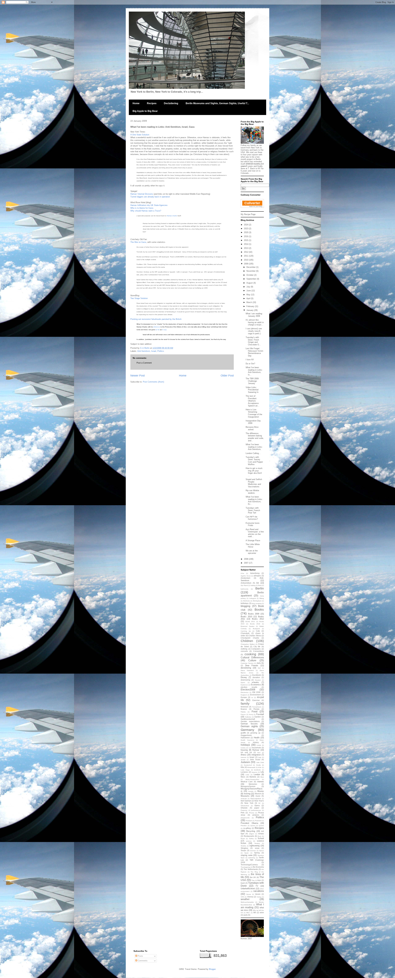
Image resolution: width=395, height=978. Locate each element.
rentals (261, 834)
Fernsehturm (256, 707)
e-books (255, 682)
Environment (255, 695)
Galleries (248, 717)
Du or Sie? (250, 363)
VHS (242, 897)
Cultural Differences (252, 657)
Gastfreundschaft (248, 719)
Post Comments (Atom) (153, 382)
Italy (259, 757)
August (249, 283)
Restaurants (249, 836)
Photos (251, 813)
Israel (153, 351)
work (245, 915)
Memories (253, 784)
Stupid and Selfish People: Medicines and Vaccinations (254, 483)
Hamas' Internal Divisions (141, 194)
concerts (244, 651)
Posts (140, 956)
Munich (258, 794)
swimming (251, 858)
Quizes (261, 825)
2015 (246, 240)
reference (156, 327)
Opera (257, 806)
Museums (245, 796)
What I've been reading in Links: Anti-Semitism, (254, 446)
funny (251, 714)
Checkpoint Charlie (250, 638)
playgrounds (245, 818)
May (248, 294)
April (248, 298)
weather (245, 899)
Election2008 (248, 689)
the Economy (258, 867)
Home (136, 103)
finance (244, 709)
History (256, 742)
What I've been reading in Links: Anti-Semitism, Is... (254, 371)
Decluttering (171, 103)
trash (243, 883)
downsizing (245, 680)
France (243, 714)
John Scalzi (255, 760)
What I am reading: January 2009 (254, 314)
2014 (246, 244)
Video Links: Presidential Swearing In (252, 389)
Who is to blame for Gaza (141, 208)
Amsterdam (245, 578)
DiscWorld (256, 675)
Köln (259, 767)
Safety (251, 838)
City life (257, 647)
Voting (259, 897)
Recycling (250, 831)
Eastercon (244, 685)
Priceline (244, 825)
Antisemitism (246, 583)
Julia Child (260, 762)
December (251, 267)
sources (253, 850)
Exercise (256, 700)
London (257, 774)
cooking (250, 654)
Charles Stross (255, 636)
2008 (246, 559)
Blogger (212, 969)
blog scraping (257, 603)
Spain (246, 853)
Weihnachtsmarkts (247, 902)
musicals (244, 798)
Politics (160, 351)
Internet (243, 757)
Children (247, 641)
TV (257, 886)
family (245, 703)
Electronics (244, 692)
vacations (258, 891)
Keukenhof (248, 765)
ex (252, 697)
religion (251, 834)
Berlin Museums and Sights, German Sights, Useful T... (217, 103)
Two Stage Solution (139, 298)
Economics (256, 684)
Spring (257, 853)
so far (157, 329)
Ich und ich (246, 752)
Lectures (244, 772)
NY (259, 803)
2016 (246, 236)
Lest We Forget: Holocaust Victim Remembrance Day (254, 352)
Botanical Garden (247, 626)
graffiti (243, 733)
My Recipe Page (248, 214)
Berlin (259, 588)
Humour (255, 750)
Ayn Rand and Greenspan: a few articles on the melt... (255, 533)
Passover (244, 810)
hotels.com (244, 748)
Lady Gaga (245, 770)
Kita (242, 767)
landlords (257, 770)
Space (261, 850)
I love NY (250, 359)
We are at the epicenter (252, 552)
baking (253, 585)
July (248, 287)
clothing (244, 649)
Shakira (243, 846)
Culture (252, 660)
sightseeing (254, 845)
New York (248, 803)
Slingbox (244, 848)
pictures (255, 815)
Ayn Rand (244, 585)
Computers (256, 649)
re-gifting (247, 828)
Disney (244, 677)
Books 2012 (258, 619)
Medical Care (247, 782)
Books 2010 (246, 616)
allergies (257, 576)
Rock (259, 836)
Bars (260, 585)
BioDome (246, 601)
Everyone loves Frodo (253, 524)
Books (259, 609)
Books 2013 (250, 621)
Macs (243, 777)
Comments (142, 960)
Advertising (255, 573)
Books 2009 (253, 614)
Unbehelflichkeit (248, 888)
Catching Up (246, 631)
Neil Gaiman (246, 801)
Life (262, 772)
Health (257, 737)
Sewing (257, 843)
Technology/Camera (249, 865)
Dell (259, 668)
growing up (255, 733)
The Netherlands (251, 869)
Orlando (244, 808)
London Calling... (253, 453)
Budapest (256, 628)
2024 (246, 225)
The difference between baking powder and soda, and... (255, 437)
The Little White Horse (253, 545)
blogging (245, 606)
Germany (247, 729)
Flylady (243, 712)
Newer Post (137, 375)
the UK (253, 877)
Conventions (258, 651)
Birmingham (257, 601)
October (250, 275)
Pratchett (258, 820)
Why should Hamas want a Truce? (145, 211)
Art (257, 583)
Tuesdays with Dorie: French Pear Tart (253, 510)
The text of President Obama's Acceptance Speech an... (252, 401)
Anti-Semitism (143, 351)
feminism (244, 707)
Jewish (243, 760)
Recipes (151, 103)
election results (249, 687)
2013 (246, 248)
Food (254, 711)
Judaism (245, 762)
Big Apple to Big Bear (145, 111)
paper (256, 808)
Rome (243, 838)
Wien (248, 912)
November (251, 271)
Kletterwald (251, 767)
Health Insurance (247, 740)
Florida (256, 709)
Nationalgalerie (255, 798)
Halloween (245, 738)
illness (243, 755)
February (250, 306)
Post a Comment (144, 363)
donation (256, 677)
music (258, 796)
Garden (257, 717)
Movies (260, 791)
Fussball (260, 714)
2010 (246, 260)
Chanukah (245, 633)
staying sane (246, 855)
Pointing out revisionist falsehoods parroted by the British (155, 319)
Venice (248, 894)
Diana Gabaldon (247, 670)
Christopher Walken (248, 644)
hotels (259, 745)
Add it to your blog (255, 206)
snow (257, 848)
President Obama (249, 823)
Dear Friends (251, 665)
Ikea (258, 752)
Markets (252, 777)
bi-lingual (252, 598)
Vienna (250, 897)
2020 (246, 232)
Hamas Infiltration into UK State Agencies (149, 205)
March (249, 302)
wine (262, 912)
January (250, 310)
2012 (246, 252)
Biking (262, 598)
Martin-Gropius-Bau (252, 779)
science (249, 841)
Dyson (243, 682)
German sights (249, 726)
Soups (243, 850)
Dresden (258, 680)
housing (244, 750)
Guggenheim (246, 735)
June (248, 290)
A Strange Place (253, 540)
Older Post (227, 375)
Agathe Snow (246, 576)
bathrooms (244, 589)
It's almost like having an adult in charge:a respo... (255, 322)
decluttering (246, 668)
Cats (258, 631)
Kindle (258, 765)
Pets (242, 813)
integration (256, 755)
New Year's (259, 801)
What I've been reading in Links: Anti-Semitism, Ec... (254, 500)
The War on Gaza (138, 242)
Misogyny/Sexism (248, 786)
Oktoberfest (245, 806)
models (250, 791)
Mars (262, 777)
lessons (254, 772)
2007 (246, 563)
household (256, 748)
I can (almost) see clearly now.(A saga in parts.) (254, 330)
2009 (246, 264)
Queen (252, 825)
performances (256, 810)
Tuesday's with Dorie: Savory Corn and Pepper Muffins (254, 461)
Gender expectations (250, 721)
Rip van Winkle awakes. (252, 491)
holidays (245, 745)
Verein (257, 894)
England (244, 695)
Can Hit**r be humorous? (252, 518)
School (261, 838)
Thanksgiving (245, 867)
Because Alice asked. (252, 428)
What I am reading (252, 906)
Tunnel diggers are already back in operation (150, 197)
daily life (260, 663)
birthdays (244, 603)
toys (259, 880)
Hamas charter (172, 216)
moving (247, 793)
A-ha (242, 573)
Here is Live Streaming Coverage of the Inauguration (254, 413)
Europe (244, 697)
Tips (253, 880)
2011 (246, 256)
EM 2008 (256, 692)
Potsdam (249, 820)
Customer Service (247, 663)
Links (247, 774)
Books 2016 (255, 624)
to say (164, 329)
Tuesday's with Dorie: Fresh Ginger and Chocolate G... (253, 341)
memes (260, 781)
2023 (246, 228)
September (251, 279)
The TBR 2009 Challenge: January (252, 381)
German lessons (249, 724)
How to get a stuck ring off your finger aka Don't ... (254, 472)
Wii (254, 912)
